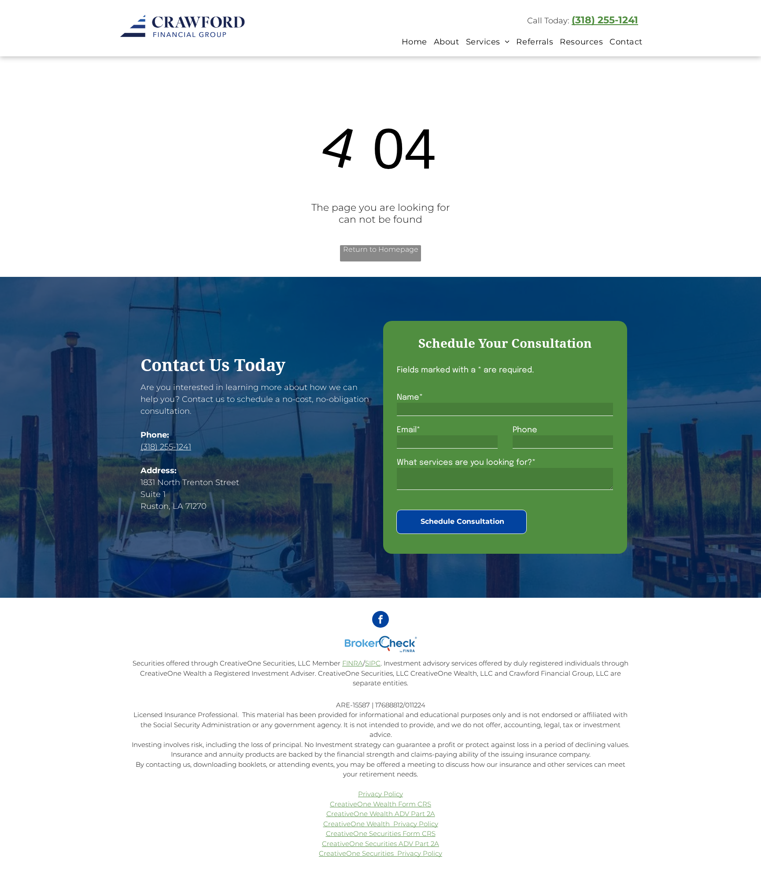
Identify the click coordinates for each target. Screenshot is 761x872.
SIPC (372, 663)
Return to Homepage (380, 249)
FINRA (352, 663)
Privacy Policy (380, 794)
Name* (410, 397)
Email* (408, 430)
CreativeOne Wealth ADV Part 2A (380, 813)
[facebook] (380, 620)
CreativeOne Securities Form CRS (381, 833)
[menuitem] (413, 41)
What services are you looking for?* (466, 463)
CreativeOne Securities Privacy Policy (380, 853)
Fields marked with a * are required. (465, 370)
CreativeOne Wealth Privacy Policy (380, 824)
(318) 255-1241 (605, 20)
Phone (525, 430)
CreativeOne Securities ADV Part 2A (380, 843)
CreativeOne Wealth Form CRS (380, 804)
